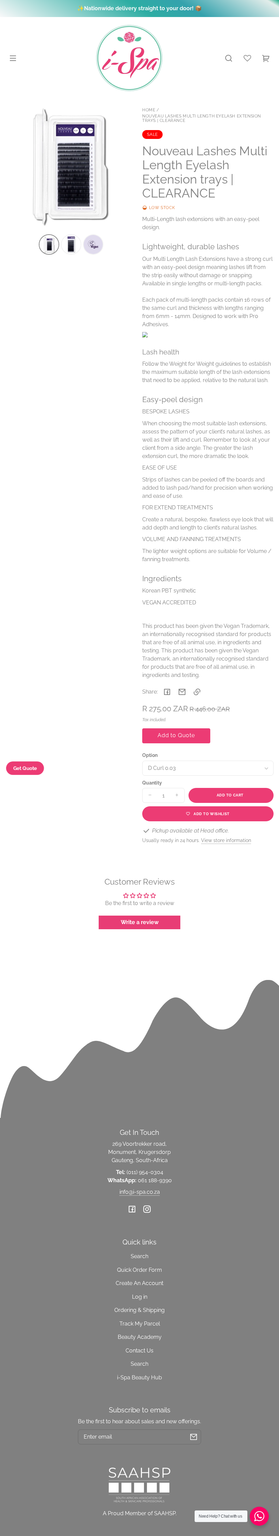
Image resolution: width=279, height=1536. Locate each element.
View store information (226, 840)
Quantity (152, 783)
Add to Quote (176, 735)
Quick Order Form (139, 1270)
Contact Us (139, 1350)
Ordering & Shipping (139, 1310)
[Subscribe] (193, 1436)
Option (150, 755)
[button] (228, 58)
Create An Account (139, 1283)
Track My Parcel (139, 1323)
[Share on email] (182, 691)
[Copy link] (197, 691)
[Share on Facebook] (167, 691)
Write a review (140, 922)
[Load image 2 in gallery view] (71, 244)
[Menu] (12, 58)
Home (148, 110)
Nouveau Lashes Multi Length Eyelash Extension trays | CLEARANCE (201, 118)
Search (139, 1256)
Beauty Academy (140, 1337)
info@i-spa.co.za (139, 1192)
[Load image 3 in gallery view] (93, 244)
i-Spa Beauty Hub (139, 1377)
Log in (139, 1297)
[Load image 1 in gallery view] (49, 244)
